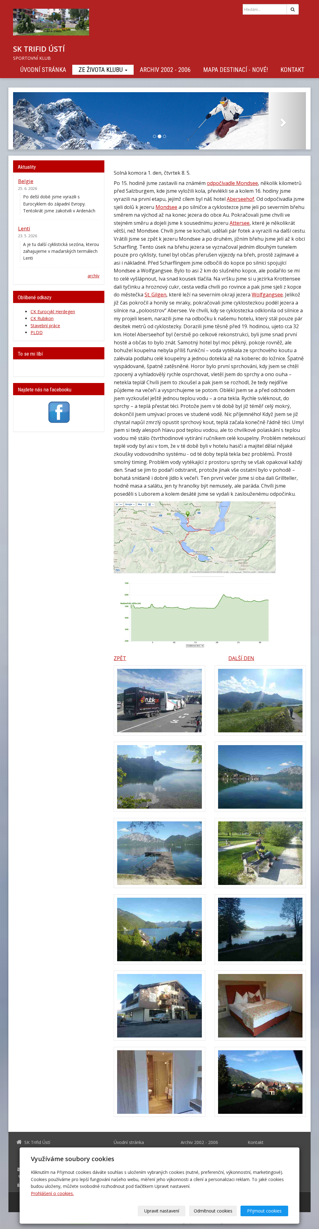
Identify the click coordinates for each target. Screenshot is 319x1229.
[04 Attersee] (260, 777)
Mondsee (166, 207)
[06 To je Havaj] (260, 853)
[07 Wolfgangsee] (159, 929)
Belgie (25, 181)
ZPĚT (120, 658)
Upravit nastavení (161, 1211)
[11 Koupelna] (159, 1082)
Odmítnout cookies (213, 1211)
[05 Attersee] (159, 853)
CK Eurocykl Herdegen (53, 311)
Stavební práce (45, 326)
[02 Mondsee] (260, 700)
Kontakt (292, 69)
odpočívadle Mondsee (232, 183)
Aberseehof (240, 199)
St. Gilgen (155, 294)
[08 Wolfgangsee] (260, 929)
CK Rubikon (42, 318)
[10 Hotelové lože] (260, 1006)
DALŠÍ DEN (241, 658)
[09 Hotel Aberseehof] (159, 1006)
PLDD (37, 332)
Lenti (24, 228)
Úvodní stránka (43, 69)
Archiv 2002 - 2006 (165, 69)
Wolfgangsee (267, 294)
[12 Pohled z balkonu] (260, 1082)
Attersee (240, 223)
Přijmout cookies (264, 1211)
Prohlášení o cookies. (52, 1193)
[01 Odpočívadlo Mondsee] (159, 700)
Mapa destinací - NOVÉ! (235, 69)
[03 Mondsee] (159, 777)
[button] (35, 120)
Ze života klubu (101, 69)
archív (93, 276)
